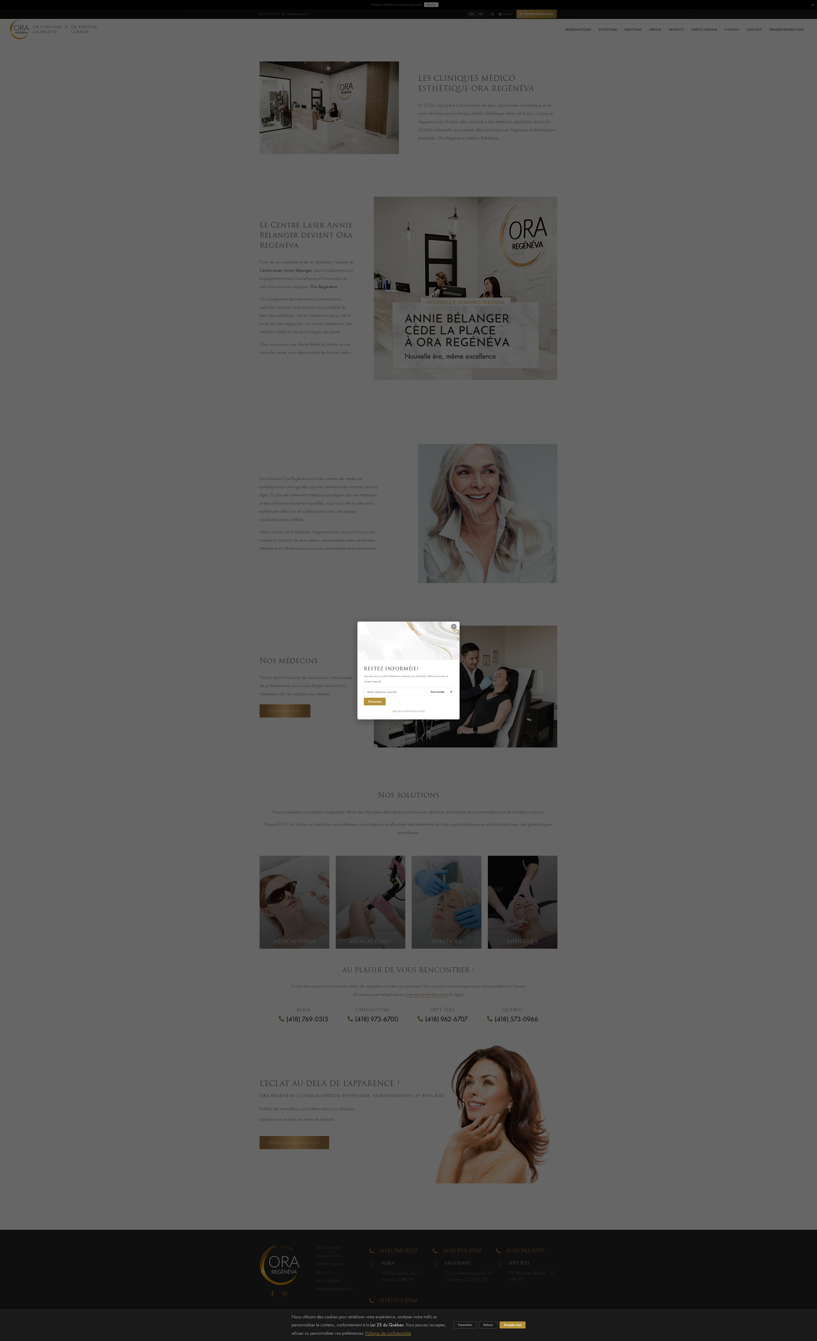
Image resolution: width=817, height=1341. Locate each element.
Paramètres (465, 1325)
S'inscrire (374, 701)
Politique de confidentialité (388, 1333)
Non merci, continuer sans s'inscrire (408, 710)
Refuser (488, 1325)
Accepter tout (512, 1325)
